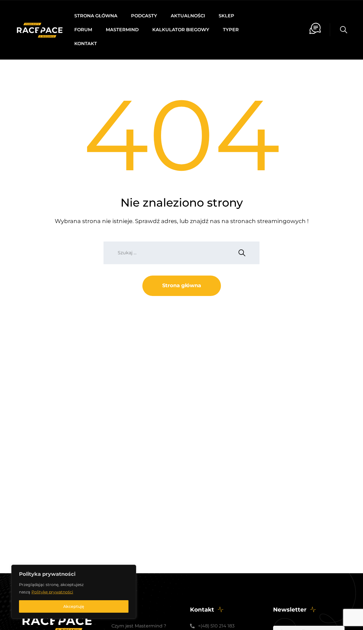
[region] (73, 592)
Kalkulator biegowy (180, 29)
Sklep (226, 15)
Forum (83, 29)
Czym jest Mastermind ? (138, 626)
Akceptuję (73, 606)
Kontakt (85, 43)
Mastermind (122, 29)
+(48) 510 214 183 (216, 626)
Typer (231, 29)
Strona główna (95, 15)
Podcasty (144, 15)
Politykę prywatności (52, 592)
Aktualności (188, 15)
